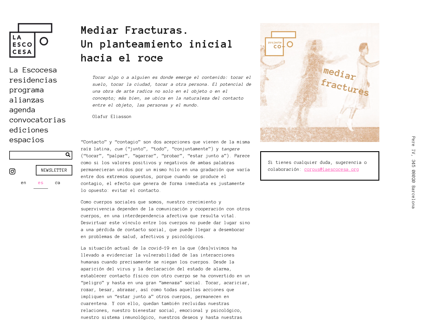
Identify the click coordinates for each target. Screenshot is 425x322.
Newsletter (54, 170)
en (23, 182)
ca (57, 182)
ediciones (29, 130)
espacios (27, 140)
